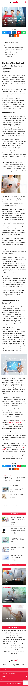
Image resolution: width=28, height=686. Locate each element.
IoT (4, 644)
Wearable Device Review (14, 637)
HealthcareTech (8, 630)
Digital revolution (8, 639)
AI (15, 630)
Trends (24, 642)
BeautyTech (13, 642)
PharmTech (14, 635)
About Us (3, 676)
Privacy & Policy (5, 680)
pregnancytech (19, 643)
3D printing (7, 651)
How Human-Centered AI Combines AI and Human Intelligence (18, 530)
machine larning (13, 645)
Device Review (15, 647)
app (19, 642)
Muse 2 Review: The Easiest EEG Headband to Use (18, 539)
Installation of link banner (8, 673)
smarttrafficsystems (17, 649)
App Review (19, 633)
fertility (13, 651)
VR (25, 643)
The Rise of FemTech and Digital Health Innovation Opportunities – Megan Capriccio (14, 49)
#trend (21, 505)
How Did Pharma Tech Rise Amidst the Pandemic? (17, 557)
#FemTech (6, 505)
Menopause (14, 653)
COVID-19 (6, 642)
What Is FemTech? (12, 52)
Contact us (4, 669)
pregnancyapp (20, 651)
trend (17, 639)
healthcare (8, 649)
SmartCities (10, 633)
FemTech (22, 639)
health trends (6, 647)
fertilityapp (23, 647)
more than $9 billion (13, 422)
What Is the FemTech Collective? (12, 55)
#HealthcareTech (14, 505)
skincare (20, 645)
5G (6, 645)
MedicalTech (22, 630)
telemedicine (10, 643)
